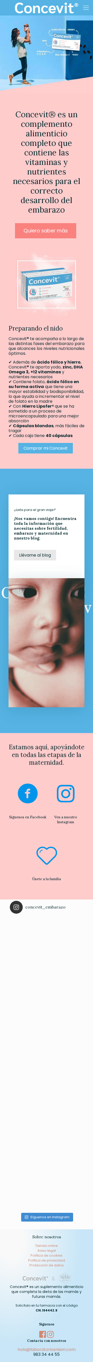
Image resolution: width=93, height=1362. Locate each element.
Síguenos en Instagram (49, 1217)
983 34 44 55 (46, 1354)
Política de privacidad (46, 1260)
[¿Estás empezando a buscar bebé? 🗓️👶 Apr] (46, 954)
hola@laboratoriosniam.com (47, 1349)
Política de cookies (46, 1255)
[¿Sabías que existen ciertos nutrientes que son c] (46, 1100)
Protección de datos (46, 1265)
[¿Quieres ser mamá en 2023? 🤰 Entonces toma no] (46, 1027)
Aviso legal (46, 1250)
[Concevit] (46, 7)
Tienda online (46, 1245)
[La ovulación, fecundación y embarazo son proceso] (46, 1173)
